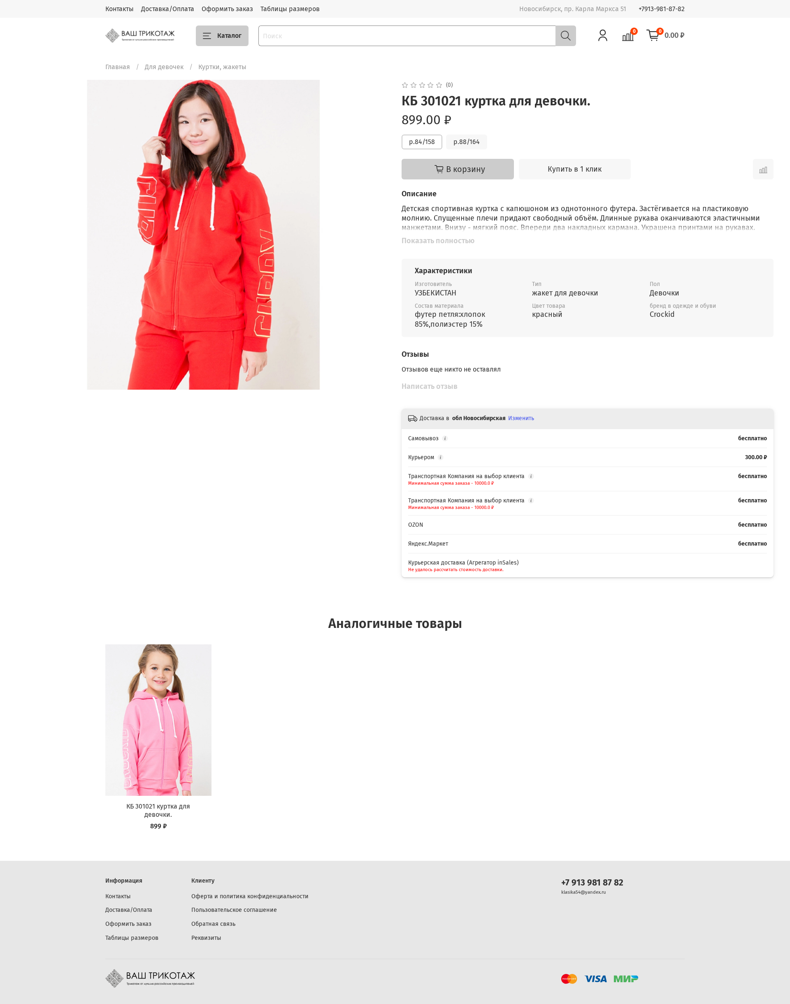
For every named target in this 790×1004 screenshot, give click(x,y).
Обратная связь (213, 923)
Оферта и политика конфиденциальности (250, 896)
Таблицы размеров (290, 9)
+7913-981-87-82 (662, 9)
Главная (117, 67)
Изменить (521, 418)
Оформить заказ (227, 9)
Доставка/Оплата (167, 9)
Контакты (119, 9)
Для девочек (164, 67)
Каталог (229, 36)
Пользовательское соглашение (234, 909)
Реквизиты (206, 937)
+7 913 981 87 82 (592, 883)
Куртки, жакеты (222, 67)
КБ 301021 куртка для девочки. (158, 810)
